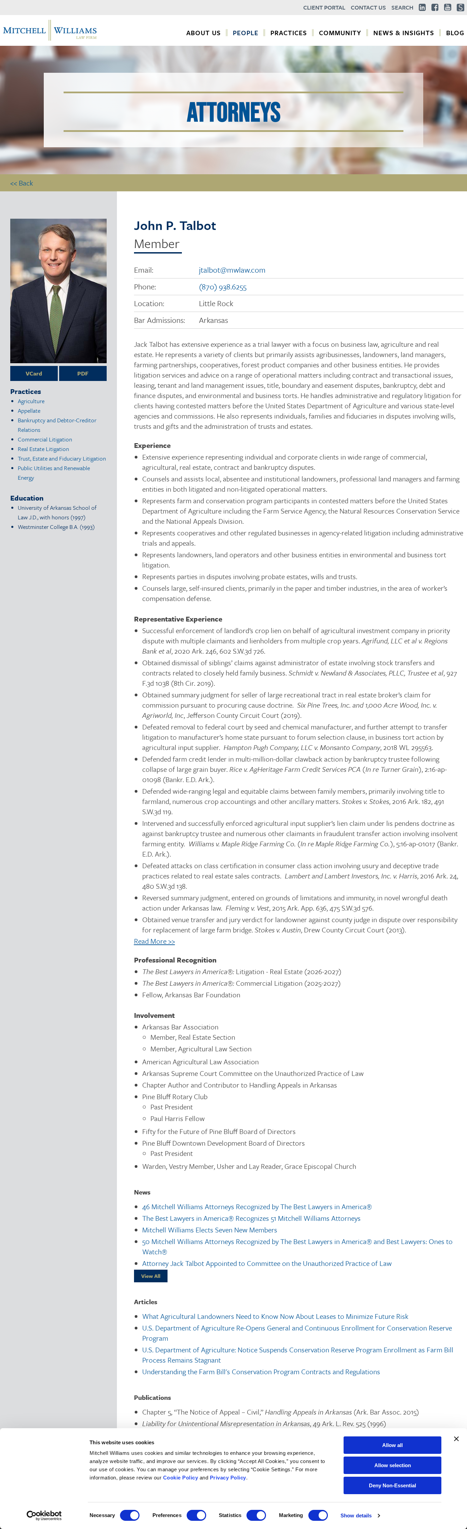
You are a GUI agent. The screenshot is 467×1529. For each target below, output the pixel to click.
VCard (34, 373)
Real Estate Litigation (43, 449)
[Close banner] (456, 1438)
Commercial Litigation (45, 439)
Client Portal (324, 7)
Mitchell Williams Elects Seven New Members (209, 1230)
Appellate (29, 410)
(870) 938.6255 (222, 286)
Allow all (392, 1445)
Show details (356, 1515)
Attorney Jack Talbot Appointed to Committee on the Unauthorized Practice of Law (267, 1263)
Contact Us (368, 7)
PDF (83, 373)
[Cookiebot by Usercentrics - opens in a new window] (44, 1516)
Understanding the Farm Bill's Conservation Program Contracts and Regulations (261, 1371)
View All (150, 1276)
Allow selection (392, 1465)
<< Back (21, 183)
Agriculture (31, 401)
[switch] (196, 1515)
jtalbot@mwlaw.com (232, 269)
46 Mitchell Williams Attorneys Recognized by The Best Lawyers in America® (257, 1206)
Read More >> (154, 941)
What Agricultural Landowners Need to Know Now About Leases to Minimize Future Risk (275, 1316)
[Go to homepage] (50, 40)
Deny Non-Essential (392, 1485)
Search (402, 7)
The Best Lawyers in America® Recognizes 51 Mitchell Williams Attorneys (251, 1218)
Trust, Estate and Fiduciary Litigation (62, 458)
